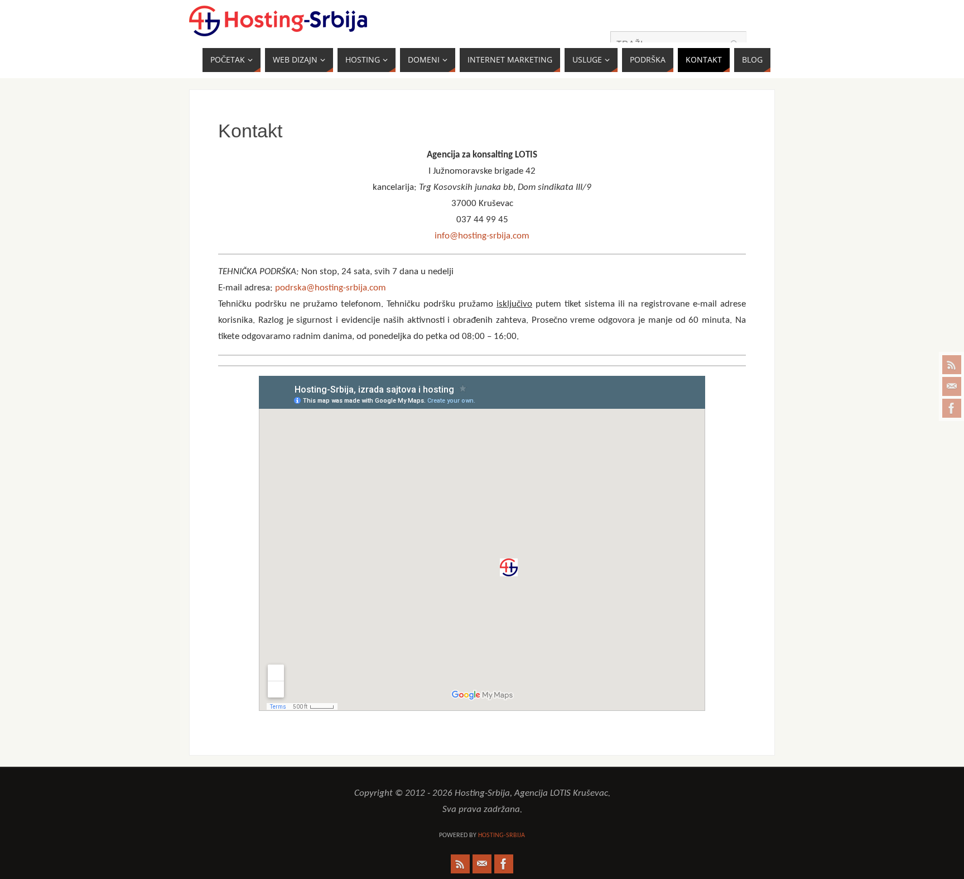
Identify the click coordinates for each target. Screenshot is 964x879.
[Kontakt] (951, 386)
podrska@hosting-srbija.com (330, 288)
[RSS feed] (951, 364)
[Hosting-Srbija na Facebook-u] (951, 408)
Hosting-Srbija (501, 835)
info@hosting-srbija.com (482, 236)
